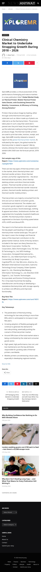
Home (4, 536)
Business (23, 562)
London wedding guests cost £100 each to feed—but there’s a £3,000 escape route (20, 448)
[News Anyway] (21, 3)
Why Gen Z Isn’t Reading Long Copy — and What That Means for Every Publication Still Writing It (19, 481)
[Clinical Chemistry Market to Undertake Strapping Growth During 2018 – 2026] (20, 22)
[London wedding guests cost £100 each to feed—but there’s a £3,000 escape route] (20, 434)
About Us (5, 539)
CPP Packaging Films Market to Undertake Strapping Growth (12, 397)
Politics (15, 564)
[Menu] (3, 3)
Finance (16, 562)
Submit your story (8, 546)
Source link (6, 364)
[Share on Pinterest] (29, 63)
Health (29, 564)
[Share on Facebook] (7, 63)
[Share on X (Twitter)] (18, 63)
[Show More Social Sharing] (37, 63)
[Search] (38, 3)
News (9, 562)
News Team (11, 55)
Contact (4, 543)
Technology (31, 562)
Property (7, 564)
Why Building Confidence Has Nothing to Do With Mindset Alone (19, 416)
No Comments (32, 55)
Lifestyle (5, 35)
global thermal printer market (24, 140)
